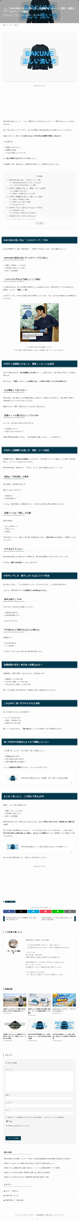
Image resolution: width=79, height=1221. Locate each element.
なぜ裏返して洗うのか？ (20, 191)
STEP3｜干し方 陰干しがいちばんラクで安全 (25, 207)
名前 (7, 1095)
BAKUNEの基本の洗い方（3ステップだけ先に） (27, 182)
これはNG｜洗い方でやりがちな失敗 (22, 219)
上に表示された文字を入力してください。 (18, 1125)
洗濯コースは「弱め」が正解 (21, 202)
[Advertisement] (39, 100)
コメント (9, 1069)
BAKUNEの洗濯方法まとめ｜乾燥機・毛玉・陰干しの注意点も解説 (44, 778)
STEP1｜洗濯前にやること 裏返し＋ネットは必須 (27, 188)
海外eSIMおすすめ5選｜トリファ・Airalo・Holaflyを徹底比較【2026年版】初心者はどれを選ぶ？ (38, 1159)
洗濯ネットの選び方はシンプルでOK (24, 193)
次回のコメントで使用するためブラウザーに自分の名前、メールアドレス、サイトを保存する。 (37, 1117)
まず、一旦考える (15, 15)
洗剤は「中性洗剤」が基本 (21, 199)
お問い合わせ (49, 1215)
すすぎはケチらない (19, 204)
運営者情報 (40, 1215)
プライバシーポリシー (29, 1215)
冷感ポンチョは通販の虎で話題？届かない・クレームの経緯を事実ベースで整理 (31, 1168)
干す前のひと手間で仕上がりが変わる (24, 213)
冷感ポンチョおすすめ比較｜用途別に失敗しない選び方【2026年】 (27, 1172)
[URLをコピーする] (70, 911)
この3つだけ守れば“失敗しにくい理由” (24, 185)
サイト (7, 1110)
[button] (9, 911)
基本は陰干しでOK (18, 210)
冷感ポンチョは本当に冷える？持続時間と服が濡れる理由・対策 (26, 1177)
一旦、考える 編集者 (13, 952)
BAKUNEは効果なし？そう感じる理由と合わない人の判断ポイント (44, 846)
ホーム (19, 1215)
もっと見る (39, 223)
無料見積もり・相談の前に (15, 1200)
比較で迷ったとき (12, 1195)
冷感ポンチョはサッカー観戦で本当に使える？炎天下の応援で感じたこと (29, 1163)
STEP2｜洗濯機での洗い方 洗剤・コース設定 (25, 196)
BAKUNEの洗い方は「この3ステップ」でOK (25, 180)
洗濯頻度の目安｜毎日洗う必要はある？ (23, 216)
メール (8, 1102)
